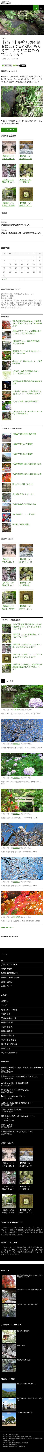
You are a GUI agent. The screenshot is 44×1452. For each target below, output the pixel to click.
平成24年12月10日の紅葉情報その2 (26, 474)
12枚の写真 (16, 710)
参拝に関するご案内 (9, 965)
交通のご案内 (6, 982)
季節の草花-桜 (7, 1022)
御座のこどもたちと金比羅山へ (26, 1383)
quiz (4, 212)
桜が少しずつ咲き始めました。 (13, 1096)
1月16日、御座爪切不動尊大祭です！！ (17, 1103)
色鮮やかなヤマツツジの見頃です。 (12, 818)
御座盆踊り (5, 1048)
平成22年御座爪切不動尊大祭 (24, 434)
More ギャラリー (7, 927)
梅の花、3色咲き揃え (21, 524)
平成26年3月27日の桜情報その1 (11, 886)
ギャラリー (11, 681)
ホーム (4, 960)
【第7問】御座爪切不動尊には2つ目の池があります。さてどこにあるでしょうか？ (27, 626)
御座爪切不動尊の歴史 (10, 973)
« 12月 (4, 279)
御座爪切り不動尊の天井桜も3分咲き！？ (13, 748)
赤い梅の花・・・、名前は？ (24, 514)
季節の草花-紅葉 (7, 1035)
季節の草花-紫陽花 (8, 1040)
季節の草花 (5, 1014)
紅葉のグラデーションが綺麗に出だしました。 (20, 1076)
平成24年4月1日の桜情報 (22, 444)
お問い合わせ (6, 986)
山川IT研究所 (21, 1446)
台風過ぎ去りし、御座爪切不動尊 (14, 1083)
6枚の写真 (16, 744)
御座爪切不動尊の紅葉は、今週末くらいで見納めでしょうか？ (27, 323)
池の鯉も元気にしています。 (24, 494)
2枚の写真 (16, 882)
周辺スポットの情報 (9, 1010)
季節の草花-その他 (8, 1018)
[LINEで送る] (7, 65)
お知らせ (4, 1001)
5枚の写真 (16, 814)
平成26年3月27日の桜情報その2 (11, 852)
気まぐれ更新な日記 (9, 1053)
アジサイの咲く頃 (25, 401)
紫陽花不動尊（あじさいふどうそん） (12, 714)
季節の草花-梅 (7, 1027)
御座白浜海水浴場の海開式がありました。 (16, 223)
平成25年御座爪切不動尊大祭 (24, 504)
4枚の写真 (16, 778)
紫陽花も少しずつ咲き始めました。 (15, 1090)
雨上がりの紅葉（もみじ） (23, 484)
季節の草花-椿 (7, 1031)
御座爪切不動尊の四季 (10, 977)
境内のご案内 (6, 969)
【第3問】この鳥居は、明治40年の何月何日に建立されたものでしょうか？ (27, 667)
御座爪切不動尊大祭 (9, 1044)
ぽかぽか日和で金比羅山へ (25, 1412)
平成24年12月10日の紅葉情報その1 (26, 464)
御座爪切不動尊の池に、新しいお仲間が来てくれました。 (21, 231)
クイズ (3, 38)
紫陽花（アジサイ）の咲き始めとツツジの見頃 (15, 782)
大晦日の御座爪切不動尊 (11, 1109)
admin (15, 59)
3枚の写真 (16, 848)
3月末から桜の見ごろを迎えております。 (18, 1131)
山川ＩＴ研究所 (31, 1250)
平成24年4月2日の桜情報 (22, 454)
